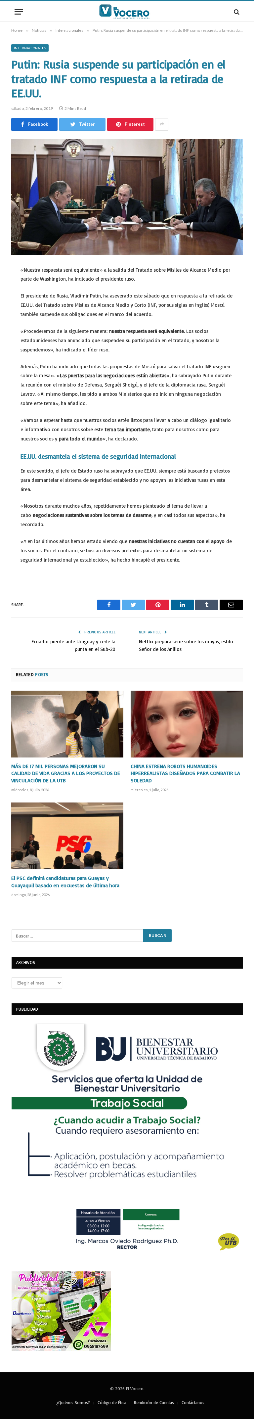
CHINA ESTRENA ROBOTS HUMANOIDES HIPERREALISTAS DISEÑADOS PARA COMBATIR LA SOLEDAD (185, 773)
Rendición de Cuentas (154, 1402)
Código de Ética (112, 1402)
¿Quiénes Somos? (73, 1402)
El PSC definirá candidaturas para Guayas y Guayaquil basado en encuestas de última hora (65, 882)
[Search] (236, 11)
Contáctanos (193, 1402)
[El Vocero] (127, 12)
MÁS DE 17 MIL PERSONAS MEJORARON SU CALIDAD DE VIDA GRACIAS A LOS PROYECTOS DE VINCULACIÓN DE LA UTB (65, 773)
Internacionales (30, 48)
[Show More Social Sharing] (161, 124)
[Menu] (19, 11)
